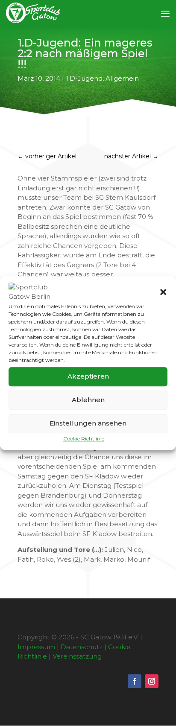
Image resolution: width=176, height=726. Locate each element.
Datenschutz (82, 647)
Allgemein (122, 78)
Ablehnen (88, 400)
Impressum (36, 647)
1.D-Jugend (84, 78)
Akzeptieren (88, 376)
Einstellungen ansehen (88, 423)
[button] (163, 292)
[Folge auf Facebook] (134, 681)
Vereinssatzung (77, 656)
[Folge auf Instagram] (151, 681)
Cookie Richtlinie (83, 438)
